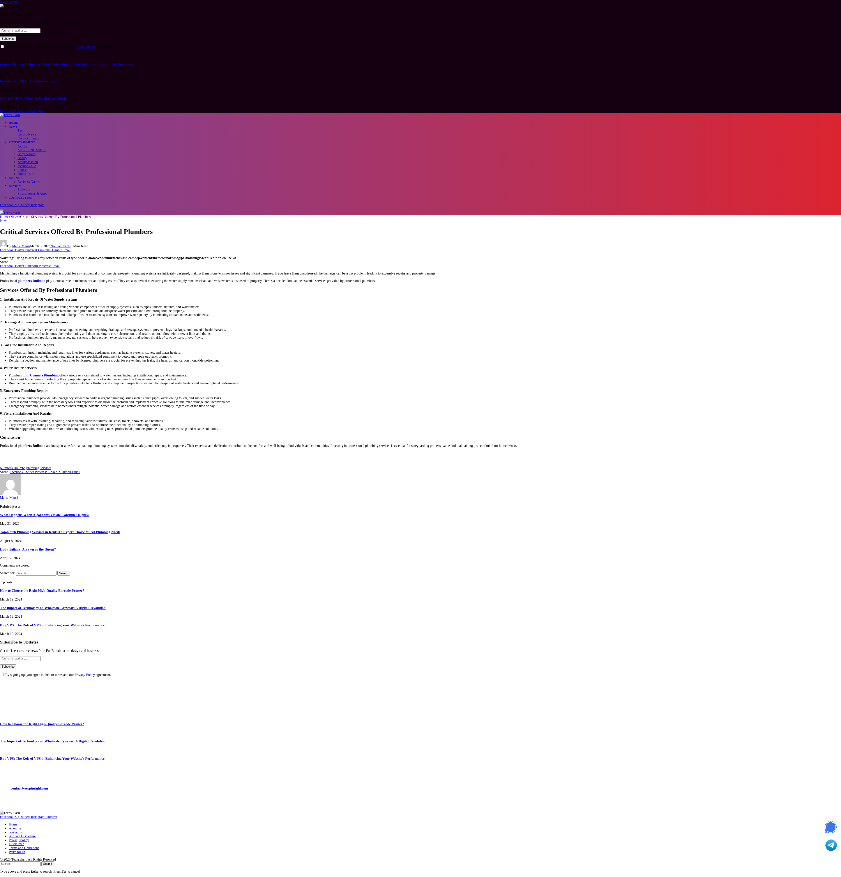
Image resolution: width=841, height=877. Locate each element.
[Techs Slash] (10, 115)
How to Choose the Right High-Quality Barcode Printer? (42, 590)
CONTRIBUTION (20, 197)
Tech (21, 130)
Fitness (22, 170)
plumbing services (38, 468)
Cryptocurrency (28, 138)
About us (15, 828)
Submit (47, 863)
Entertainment (22, 142)
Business (16, 178)
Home (13, 122)
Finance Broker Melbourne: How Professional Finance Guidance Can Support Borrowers (67, 64)
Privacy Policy (85, 47)
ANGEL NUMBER (32, 150)
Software (24, 189)
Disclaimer (16, 844)
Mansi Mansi (21, 246)
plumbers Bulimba (12, 468)
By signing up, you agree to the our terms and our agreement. (57, 47)
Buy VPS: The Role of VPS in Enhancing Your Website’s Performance (52, 625)
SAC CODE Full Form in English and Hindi (33, 98)
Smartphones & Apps (32, 193)
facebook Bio (27, 166)
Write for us (17, 852)
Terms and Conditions (24, 848)
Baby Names (26, 154)
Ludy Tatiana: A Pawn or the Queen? (28, 549)
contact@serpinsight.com (29, 788)
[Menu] (2, 210)
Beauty (22, 158)
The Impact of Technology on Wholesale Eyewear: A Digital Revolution (53, 608)
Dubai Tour (26, 174)
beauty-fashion (28, 162)
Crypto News (27, 134)
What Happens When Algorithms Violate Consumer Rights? (44, 515)
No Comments (60, 246)
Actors (22, 146)
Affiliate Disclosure (22, 836)
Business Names (29, 182)
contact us (16, 832)
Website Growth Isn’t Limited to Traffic (29, 81)
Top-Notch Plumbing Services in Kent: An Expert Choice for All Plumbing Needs (60, 532)
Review (15, 185)
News (13, 126)
